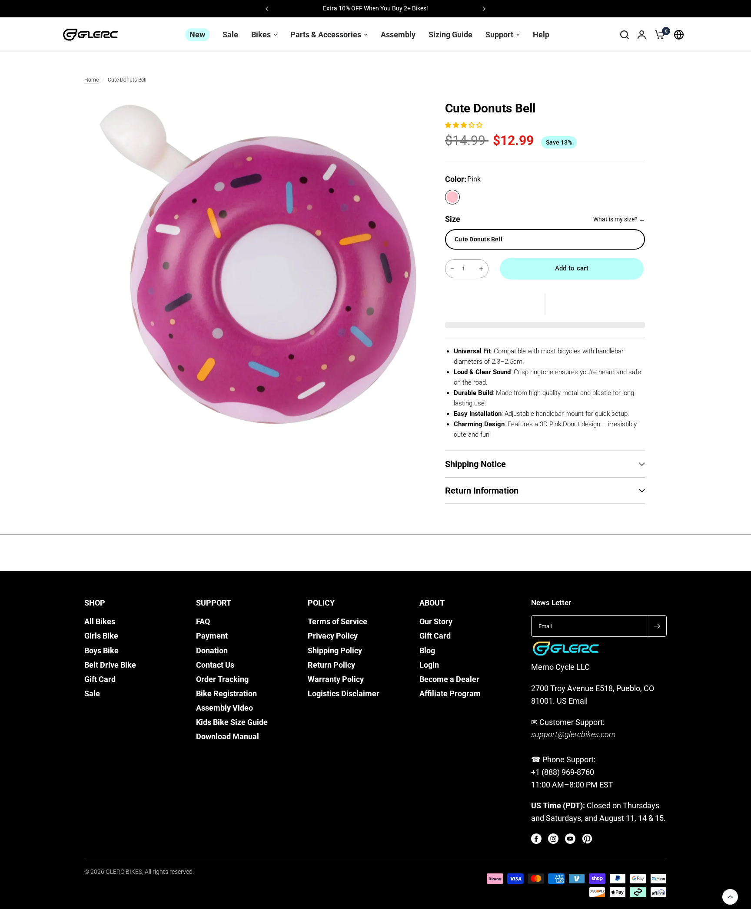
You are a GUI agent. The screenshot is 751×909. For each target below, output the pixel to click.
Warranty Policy (336, 679)
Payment (212, 636)
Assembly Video (224, 708)
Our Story (435, 621)
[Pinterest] (587, 838)
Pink (452, 197)
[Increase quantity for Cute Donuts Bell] (481, 269)
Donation (212, 650)
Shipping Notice (475, 464)
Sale (230, 34)
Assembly (398, 34)
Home (91, 80)
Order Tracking (222, 679)
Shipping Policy (335, 650)
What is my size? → (619, 219)
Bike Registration (226, 693)
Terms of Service (337, 621)
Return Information (481, 490)
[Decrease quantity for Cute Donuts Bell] (452, 269)
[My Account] (641, 34)
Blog (427, 650)
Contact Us (215, 665)
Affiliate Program (450, 693)
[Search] (624, 34)
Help (541, 34)
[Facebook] (536, 838)
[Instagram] (553, 838)
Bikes (261, 34)
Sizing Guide (450, 34)
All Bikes (99, 621)
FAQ (203, 621)
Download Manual (227, 736)
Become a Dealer (449, 679)
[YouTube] (570, 838)
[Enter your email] (657, 626)
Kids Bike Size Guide (232, 722)
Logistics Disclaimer (343, 693)
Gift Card (100, 679)
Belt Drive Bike (110, 665)
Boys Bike (101, 650)
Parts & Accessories (325, 34)
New (197, 34)
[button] (464, 124)
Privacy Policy (333, 636)
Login (429, 665)
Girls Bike (101, 636)
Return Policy (331, 665)
